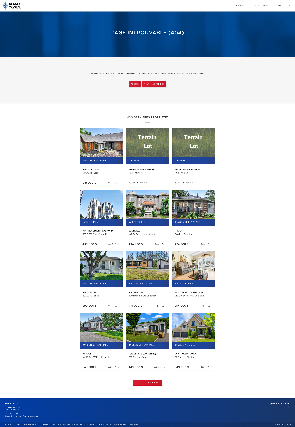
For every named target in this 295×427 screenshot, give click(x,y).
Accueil (135, 84)
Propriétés (242, 6)
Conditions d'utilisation (110, 424)
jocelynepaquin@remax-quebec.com (25, 416)
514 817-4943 (14, 414)
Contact (278, 6)
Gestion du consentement (129, 424)
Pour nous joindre (154, 84)
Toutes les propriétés (147, 383)
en (289, 6)
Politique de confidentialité (90, 424)
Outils (266, 6)
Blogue (255, 6)
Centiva (288, 424)
